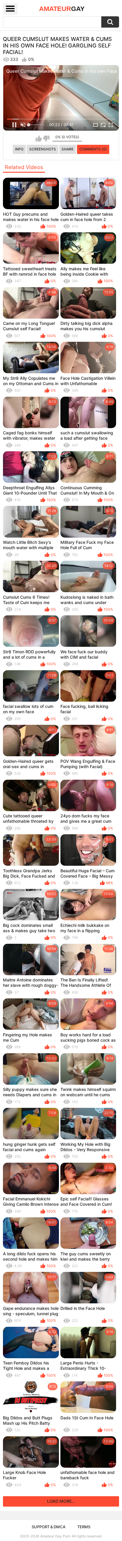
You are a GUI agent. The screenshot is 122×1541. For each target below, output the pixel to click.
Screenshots (42, 149)
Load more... (61, 1501)
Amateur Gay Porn (55, 1536)
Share (67, 149)
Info (19, 149)
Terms (83, 1526)
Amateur (62, 8)
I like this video (39, 139)
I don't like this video (46, 139)
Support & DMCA (48, 1526)
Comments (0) (93, 149)
